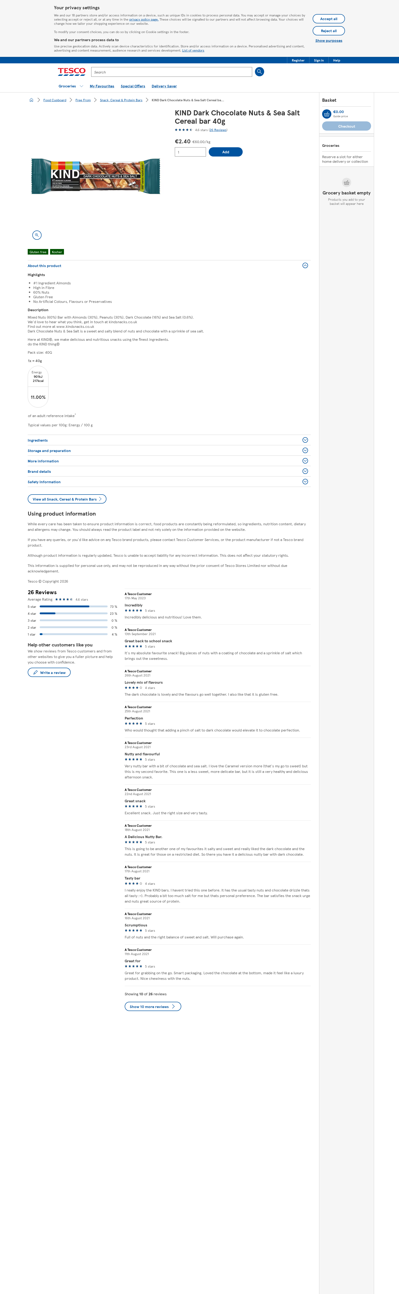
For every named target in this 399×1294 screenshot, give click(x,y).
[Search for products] (259, 71)
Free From (83, 100)
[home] (31, 100)
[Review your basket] (326, 114)
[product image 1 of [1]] (96, 176)
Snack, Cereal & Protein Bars (121, 100)
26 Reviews (218, 129)
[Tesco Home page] (72, 72)
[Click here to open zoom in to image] (37, 235)
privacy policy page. (144, 19)
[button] (298, 60)
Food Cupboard (54, 100)
